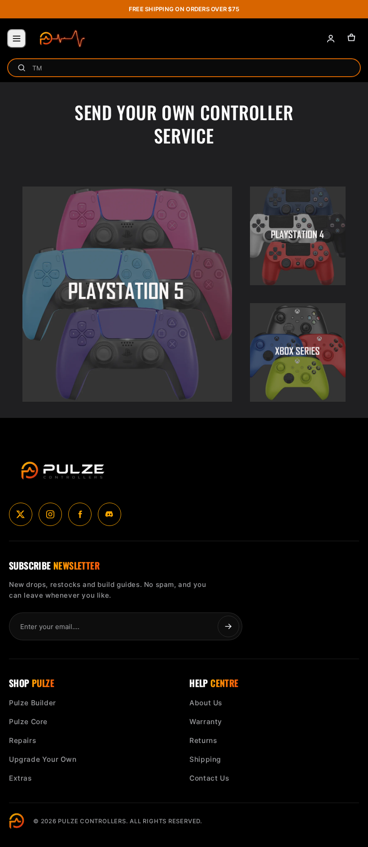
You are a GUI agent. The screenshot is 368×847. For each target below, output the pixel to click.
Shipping (205, 759)
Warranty (205, 721)
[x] (20, 514)
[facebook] (80, 514)
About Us (205, 703)
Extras (20, 778)
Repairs (22, 740)
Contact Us (209, 778)
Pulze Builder (32, 703)
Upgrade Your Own (43, 759)
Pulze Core (28, 721)
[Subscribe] (228, 626)
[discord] (109, 514)
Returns (203, 740)
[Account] (330, 38)
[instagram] (50, 514)
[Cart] (351, 38)
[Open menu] (16, 38)
